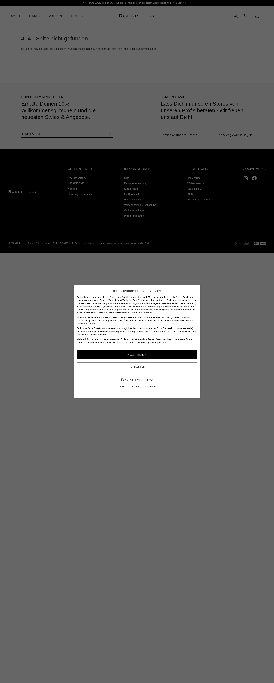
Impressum (160, 342)
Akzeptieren (136, 354)
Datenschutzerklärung (138, 342)
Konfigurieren (137, 366)
